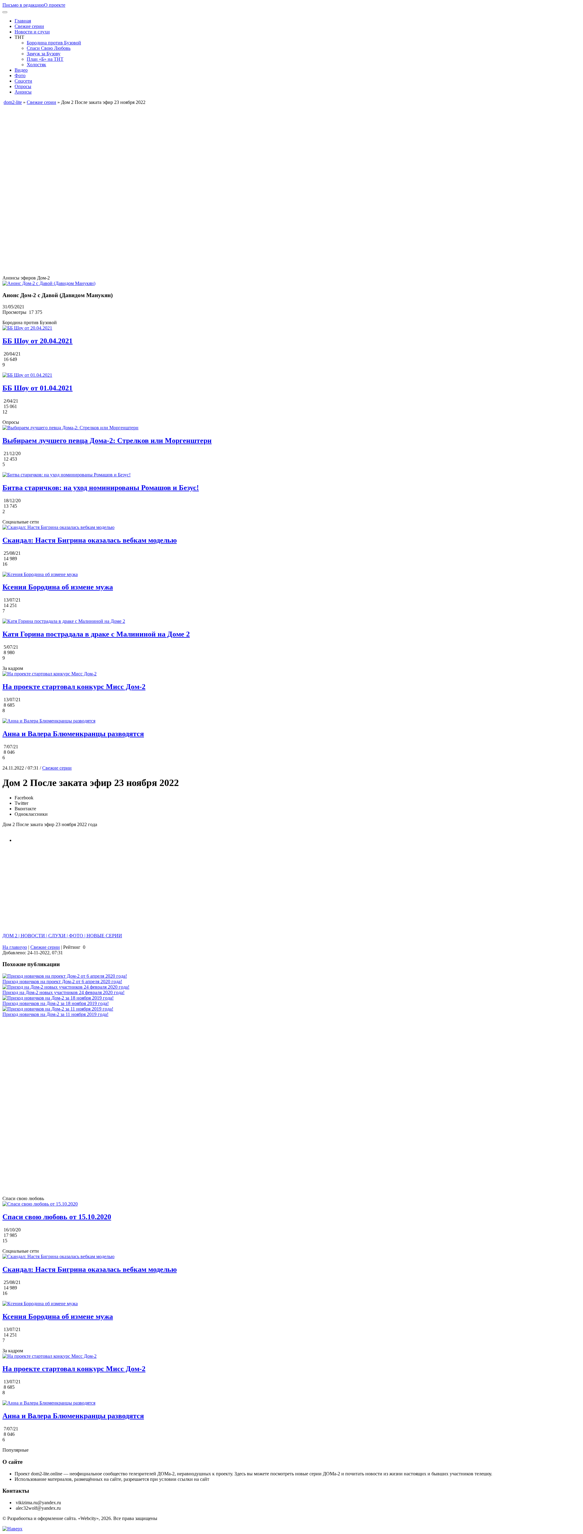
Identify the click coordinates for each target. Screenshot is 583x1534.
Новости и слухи (32, 31)
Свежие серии (29, 26)
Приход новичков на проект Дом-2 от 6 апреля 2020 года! (62, 981)
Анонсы (23, 91)
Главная (23, 20)
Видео (21, 70)
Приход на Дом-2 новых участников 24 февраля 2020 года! (63, 992)
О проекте (54, 5)
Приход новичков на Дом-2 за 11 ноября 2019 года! (55, 1014)
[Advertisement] (184, 147)
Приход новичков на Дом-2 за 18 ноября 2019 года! (55, 1003)
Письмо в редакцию (23, 5)
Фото (20, 75)
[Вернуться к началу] (12, 1528)
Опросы (23, 86)
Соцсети (23, 81)
